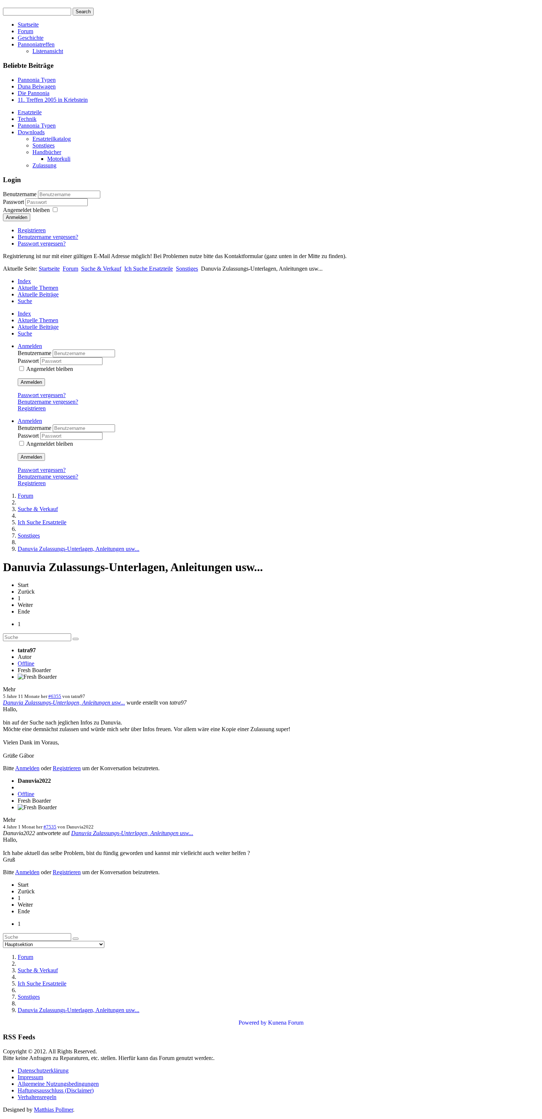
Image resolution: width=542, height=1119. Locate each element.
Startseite (28, 24)
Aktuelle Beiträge (38, 294)
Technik (27, 119)
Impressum (30, 1077)
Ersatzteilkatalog (51, 139)
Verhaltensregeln (37, 1097)
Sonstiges (43, 145)
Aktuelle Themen (38, 288)
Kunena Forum (285, 1022)
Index (24, 281)
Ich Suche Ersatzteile (148, 268)
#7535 (50, 827)
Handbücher (46, 152)
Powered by (253, 1022)
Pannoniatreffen (36, 44)
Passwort (14, 202)
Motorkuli (58, 159)
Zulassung (44, 165)
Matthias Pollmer (53, 1109)
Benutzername (20, 194)
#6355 (54, 696)
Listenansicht (47, 51)
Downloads (31, 132)
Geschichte (31, 38)
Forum (25, 31)
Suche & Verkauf (101, 268)
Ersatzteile (30, 112)
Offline (26, 663)
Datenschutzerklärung (43, 1070)
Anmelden (16, 217)
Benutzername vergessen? (48, 237)
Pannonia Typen (37, 125)
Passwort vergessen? (42, 243)
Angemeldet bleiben (26, 210)
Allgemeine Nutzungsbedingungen (58, 1084)
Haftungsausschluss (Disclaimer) (56, 1090)
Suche (25, 301)
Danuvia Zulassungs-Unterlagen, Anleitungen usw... (64, 702)
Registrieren (32, 230)
